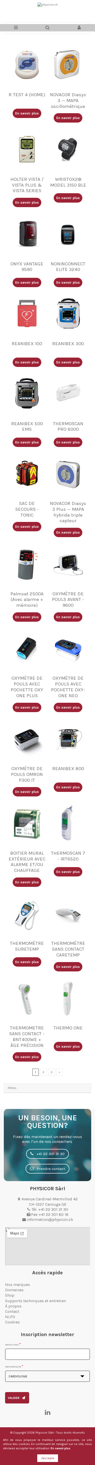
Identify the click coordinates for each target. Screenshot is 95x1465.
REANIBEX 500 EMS (27, 426)
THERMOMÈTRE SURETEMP (27, 946)
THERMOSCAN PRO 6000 (68, 426)
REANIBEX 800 (68, 768)
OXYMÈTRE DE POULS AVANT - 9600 (68, 599)
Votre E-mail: (12, 1344)
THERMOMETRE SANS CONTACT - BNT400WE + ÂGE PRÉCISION (27, 1036)
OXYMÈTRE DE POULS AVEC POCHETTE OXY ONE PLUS (27, 686)
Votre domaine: (13, 1366)
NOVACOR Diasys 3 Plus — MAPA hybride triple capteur (68, 512)
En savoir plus (60, 1448)
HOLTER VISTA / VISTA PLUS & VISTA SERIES (27, 185)
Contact (12, 1311)
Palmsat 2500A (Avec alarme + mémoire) (27, 599)
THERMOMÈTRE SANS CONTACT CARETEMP (68, 949)
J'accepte (47, 1458)
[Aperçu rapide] (27, 88)
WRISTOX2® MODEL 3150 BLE (68, 182)
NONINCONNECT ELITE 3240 (68, 266)
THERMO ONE (68, 1028)
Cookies (12, 1322)
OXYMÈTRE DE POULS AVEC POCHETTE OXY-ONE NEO (68, 686)
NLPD (10, 1316)
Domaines (14, 1289)
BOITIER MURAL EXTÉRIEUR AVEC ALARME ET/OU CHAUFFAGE (27, 861)
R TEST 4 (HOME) (27, 94)
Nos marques (17, 1284)
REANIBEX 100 (27, 343)
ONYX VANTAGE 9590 (26, 266)
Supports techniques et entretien (35, 1300)
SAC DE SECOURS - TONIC (27, 509)
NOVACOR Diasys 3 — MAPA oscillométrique (68, 100)
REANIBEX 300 (68, 343)
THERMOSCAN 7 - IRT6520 (68, 856)
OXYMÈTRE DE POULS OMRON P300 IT (27, 774)
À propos (13, 1306)
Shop (9, 1295)
